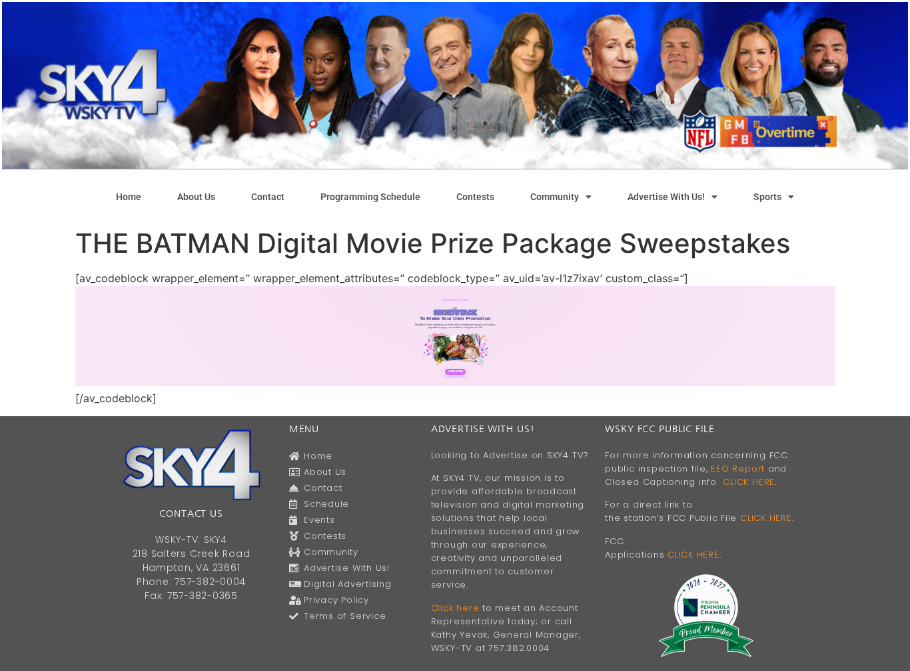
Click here (455, 608)
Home (128, 196)
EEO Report (738, 468)
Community (554, 196)
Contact (267, 196)
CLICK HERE (749, 482)
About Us (196, 196)
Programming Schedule (370, 196)
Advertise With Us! (666, 196)
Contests (475, 196)
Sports (767, 196)
